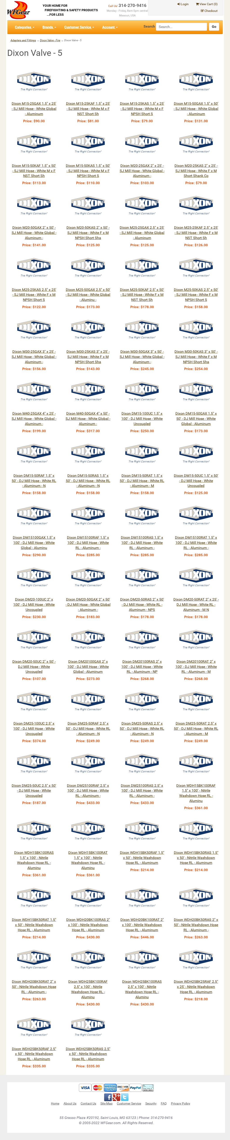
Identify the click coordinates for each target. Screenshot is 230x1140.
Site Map (106, 1103)
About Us (70, 1103)
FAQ (164, 1103)
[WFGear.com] (18, 10)
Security (151, 1103)
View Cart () (208, 4)
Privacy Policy (180, 1103)
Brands (48, 27)
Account (108, 27)
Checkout (211, 11)
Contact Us (88, 1103)
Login (185, 4)
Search (149, 26)
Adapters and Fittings (23, 40)
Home (55, 1103)
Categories (23, 27)
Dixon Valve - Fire (50, 40)
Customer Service (78, 27)
